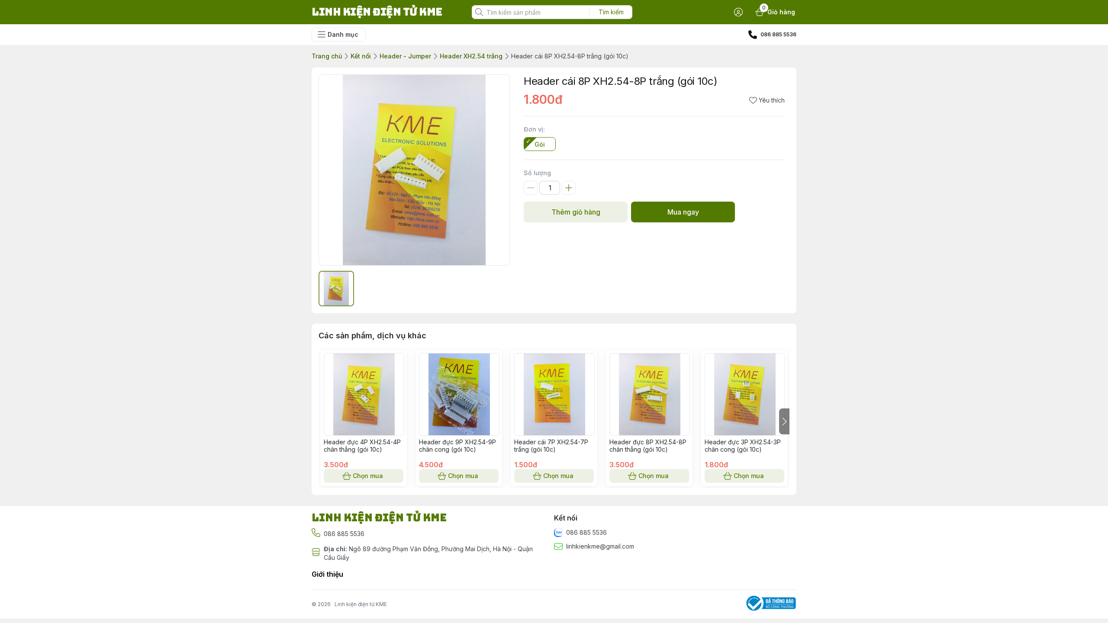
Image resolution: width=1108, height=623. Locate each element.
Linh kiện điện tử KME (361, 604)
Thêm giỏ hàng (575, 212)
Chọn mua (368, 475)
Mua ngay (683, 212)
